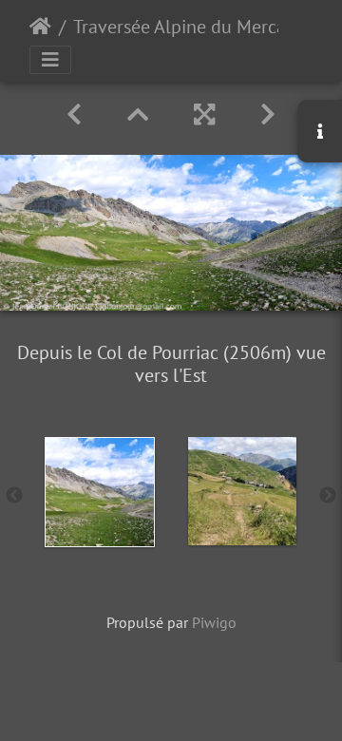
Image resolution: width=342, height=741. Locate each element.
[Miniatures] (137, 114)
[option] (99, 492)
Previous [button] (14, 495)
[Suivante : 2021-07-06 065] (268, 114)
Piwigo (214, 622)
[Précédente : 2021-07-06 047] (74, 114)
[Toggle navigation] (50, 60)
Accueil (40, 26)
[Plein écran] (204, 114)
